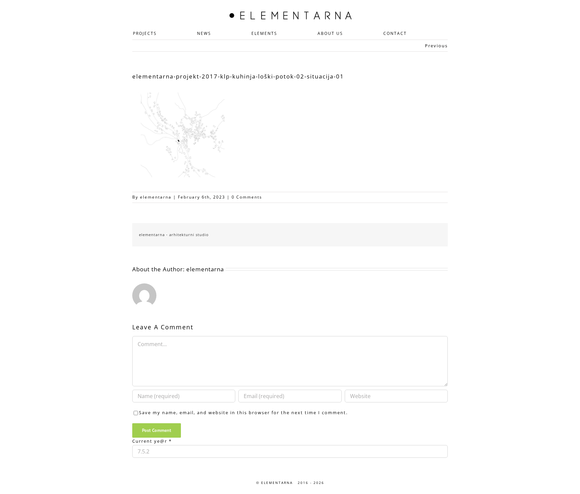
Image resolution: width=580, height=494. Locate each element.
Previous (436, 46)
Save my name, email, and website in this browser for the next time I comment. (243, 412)
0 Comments (247, 197)
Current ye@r (152, 441)
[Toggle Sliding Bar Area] (452, 6)
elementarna (156, 197)
